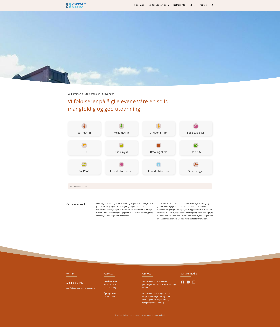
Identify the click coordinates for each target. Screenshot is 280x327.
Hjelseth (161, 315)
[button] (212, 5)
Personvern (134, 315)
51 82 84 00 (76, 282)
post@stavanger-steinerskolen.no (80, 288)
